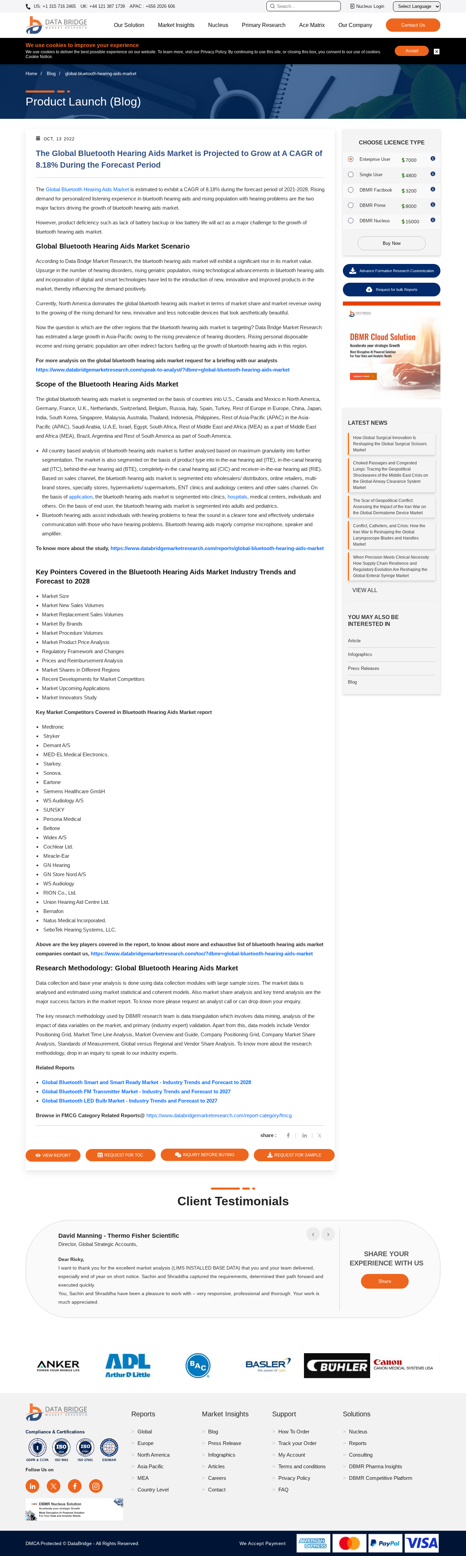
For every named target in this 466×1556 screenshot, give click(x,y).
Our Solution (129, 25)
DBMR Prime (372, 205)
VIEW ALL (364, 590)
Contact (216, 1489)
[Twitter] (321, 1135)
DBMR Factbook (376, 190)
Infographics (360, 654)
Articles (216, 1466)
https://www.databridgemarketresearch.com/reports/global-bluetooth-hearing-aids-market (217, 548)
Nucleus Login (370, 6)
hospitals (237, 497)
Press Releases (363, 668)
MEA (143, 1478)
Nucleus (218, 25)
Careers (217, 1478)
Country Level (153, 1489)
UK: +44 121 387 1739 (103, 6)
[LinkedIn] (32, 1486)
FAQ (283, 1489)
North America (153, 1455)
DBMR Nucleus (375, 220)
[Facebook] (288, 1135)
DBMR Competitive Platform (380, 1478)
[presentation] (313, 1234)
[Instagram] (96, 1486)
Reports (358, 1443)
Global (144, 1431)
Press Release (224, 1443)
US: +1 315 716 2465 (54, 6)
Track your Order (297, 1443)
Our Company (355, 25)
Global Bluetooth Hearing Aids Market (87, 189)
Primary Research (264, 25)
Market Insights (176, 25)
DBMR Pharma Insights (375, 1466)
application (80, 497)
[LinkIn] (304, 1135)
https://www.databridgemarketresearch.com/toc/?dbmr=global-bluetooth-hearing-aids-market (202, 953)
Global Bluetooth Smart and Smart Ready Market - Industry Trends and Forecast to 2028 (146, 1082)
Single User (371, 174)
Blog (51, 73)
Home (31, 73)
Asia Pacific (150, 1466)
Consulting (361, 1455)
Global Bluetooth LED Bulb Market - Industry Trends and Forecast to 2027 (129, 1101)
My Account (291, 1455)
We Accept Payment (264, 1543)
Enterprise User (375, 159)
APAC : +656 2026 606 (152, 6)
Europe (145, 1443)
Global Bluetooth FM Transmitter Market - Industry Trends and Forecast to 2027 (136, 1091)
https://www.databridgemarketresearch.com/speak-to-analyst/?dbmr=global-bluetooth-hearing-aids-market (163, 370)
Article (354, 640)
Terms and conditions (302, 1466)
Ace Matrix (312, 25)
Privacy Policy (294, 1478)
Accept (412, 50)
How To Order (293, 1431)
